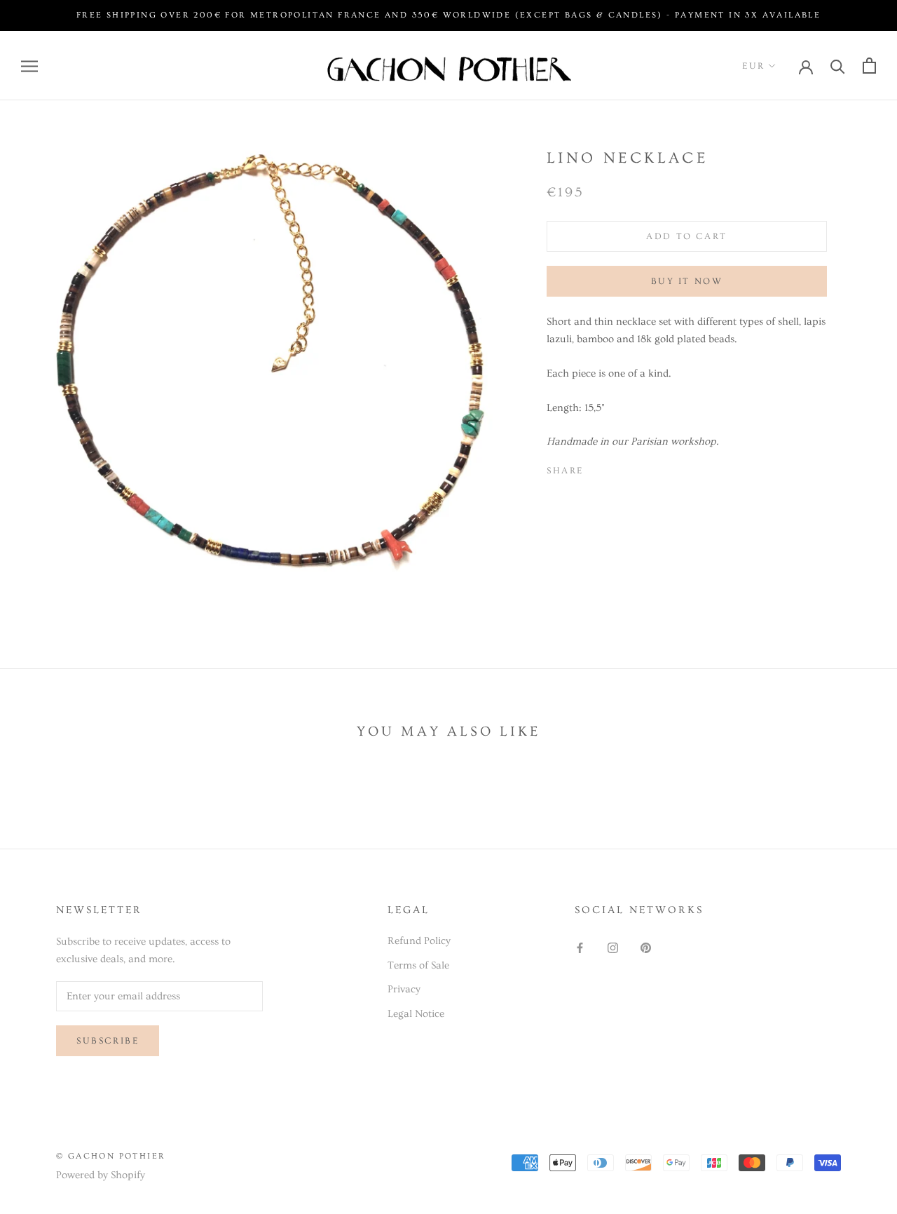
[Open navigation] (29, 65)
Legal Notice (416, 1014)
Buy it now (687, 281)
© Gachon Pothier (110, 1156)
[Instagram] (613, 946)
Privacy (404, 989)
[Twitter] (615, 468)
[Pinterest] (633, 468)
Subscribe (107, 1041)
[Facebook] (597, 468)
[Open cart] (869, 66)
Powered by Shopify (100, 1175)
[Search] (837, 65)
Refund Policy (419, 941)
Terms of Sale (418, 965)
